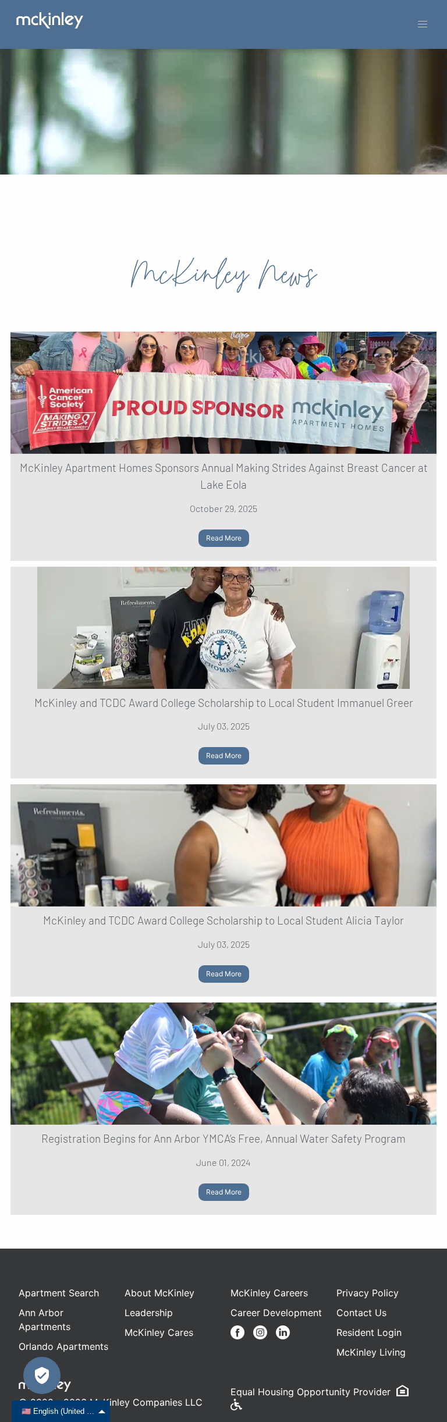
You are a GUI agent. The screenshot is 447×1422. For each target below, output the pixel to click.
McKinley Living (371, 1352)
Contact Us (361, 1312)
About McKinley (159, 1293)
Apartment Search (59, 1293)
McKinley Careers (269, 1293)
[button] (422, 24)
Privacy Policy (367, 1293)
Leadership (149, 1312)
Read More (224, 538)
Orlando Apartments (63, 1346)
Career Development (276, 1312)
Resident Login (369, 1332)
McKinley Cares (159, 1332)
